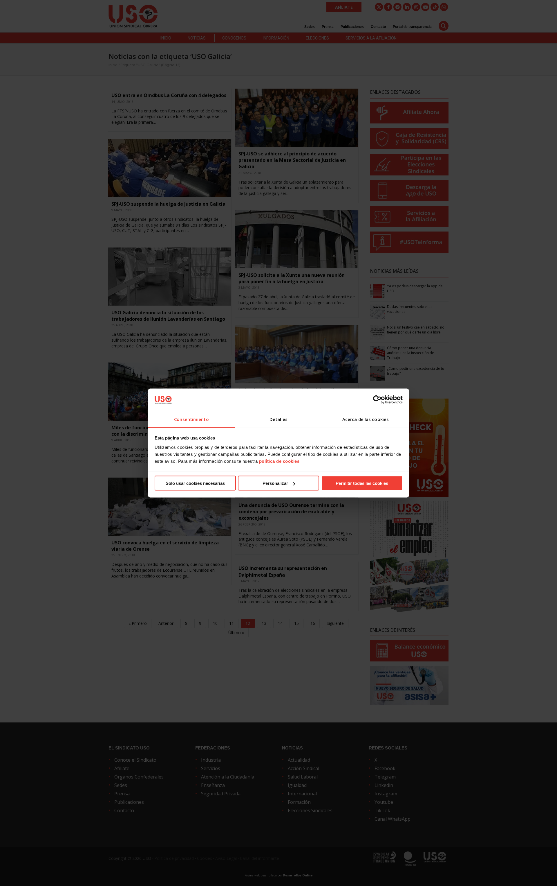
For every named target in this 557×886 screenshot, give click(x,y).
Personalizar (275, 483)
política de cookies (279, 460)
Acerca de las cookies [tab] (365, 419)
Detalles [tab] (278, 419)
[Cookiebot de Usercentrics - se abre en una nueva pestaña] (377, 399)
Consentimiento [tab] (191, 419)
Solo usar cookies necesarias (195, 483)
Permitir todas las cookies (362, 483)
